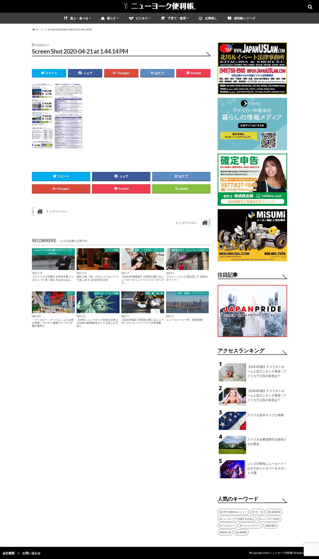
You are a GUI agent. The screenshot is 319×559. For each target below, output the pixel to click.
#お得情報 (241, 532)
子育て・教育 (177, 18)
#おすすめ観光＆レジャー (233, 511)
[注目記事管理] (252, 338)
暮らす (111, 18)
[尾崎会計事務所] (252, 203)
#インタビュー (227, 525)
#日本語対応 (274, 511)
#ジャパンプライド (250, 525)
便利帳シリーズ (244, 18)
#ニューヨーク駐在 (269, 518)
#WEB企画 (225, 532)
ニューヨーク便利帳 (281, 552)
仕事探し (211, 18)
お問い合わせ (31, 553)
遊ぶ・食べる (79, 18)
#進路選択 (270, 525)
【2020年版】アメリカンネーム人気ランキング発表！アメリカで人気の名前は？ (267, 395)
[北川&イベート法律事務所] (252, 92)
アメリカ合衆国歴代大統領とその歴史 (267, 441)
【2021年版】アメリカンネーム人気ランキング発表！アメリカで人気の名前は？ (267, 371)
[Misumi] (252, 258)
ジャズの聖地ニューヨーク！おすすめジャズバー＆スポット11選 (267, 468)
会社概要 (9, 553)
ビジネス (142, 18)
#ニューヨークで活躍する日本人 (237, 518)
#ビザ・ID (257, 511)
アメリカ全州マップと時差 (265, 415)
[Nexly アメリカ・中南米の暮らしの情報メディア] (252, 147)
